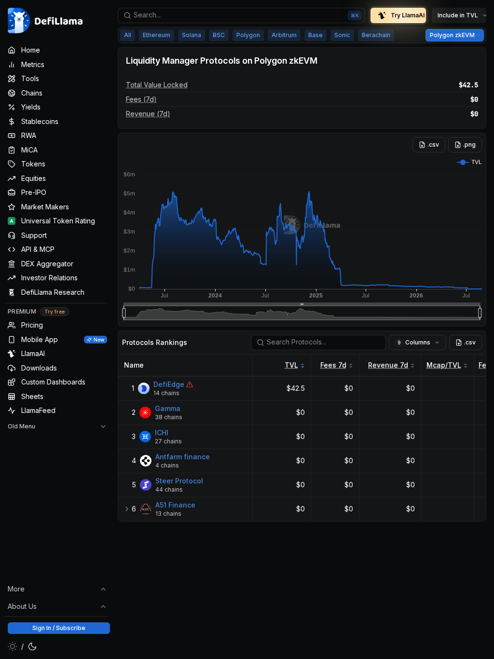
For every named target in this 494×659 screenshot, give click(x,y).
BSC (219, 35)
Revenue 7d (388, 365)
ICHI (161, 432)
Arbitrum (284, 35)
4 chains (167, 465)
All (127, 35)
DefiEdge (168, 384)
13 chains (168, 513)
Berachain (376, 35)
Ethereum (156, 35)
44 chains (169, 489)
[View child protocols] (127, 509)
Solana (191, 35)
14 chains (166, 393)
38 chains (168, 417)
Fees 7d (333, 365)
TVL (291, 365)
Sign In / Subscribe (58, 628)
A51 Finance (175, 505)
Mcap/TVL (443, 365)
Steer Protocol (179, 481)
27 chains (168, 441)
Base (315, 35)
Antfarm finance (182, 457)
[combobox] (241, 15)
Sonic (342, 35)
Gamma (167, 408)
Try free (54, 312)
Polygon (248, 35)
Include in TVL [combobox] (458, 15)
